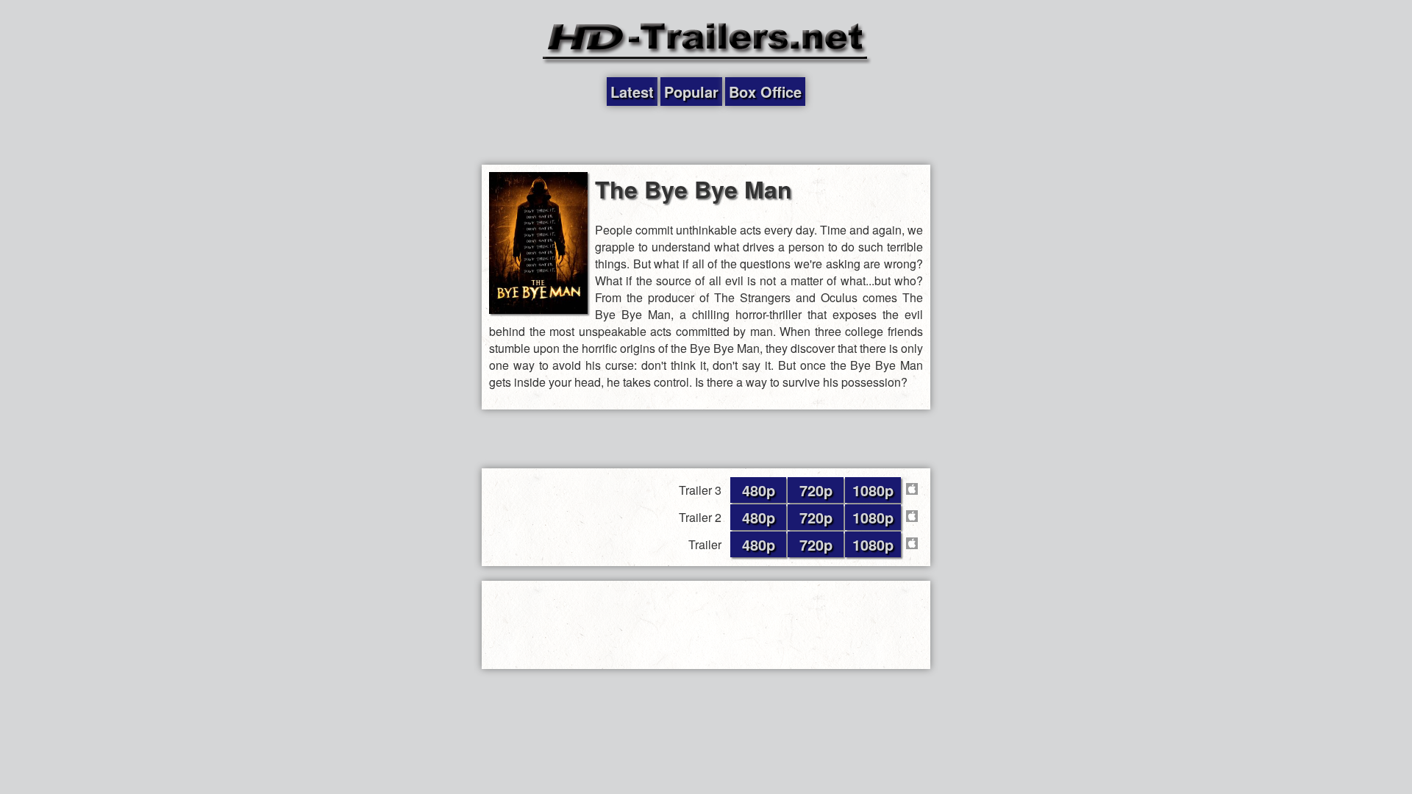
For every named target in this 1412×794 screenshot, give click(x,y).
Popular (691, 91)
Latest (632, 91)
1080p (873, 490)
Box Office (765, 91)
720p (815, 490)
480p (758, 490)
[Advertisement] (706, 135)
